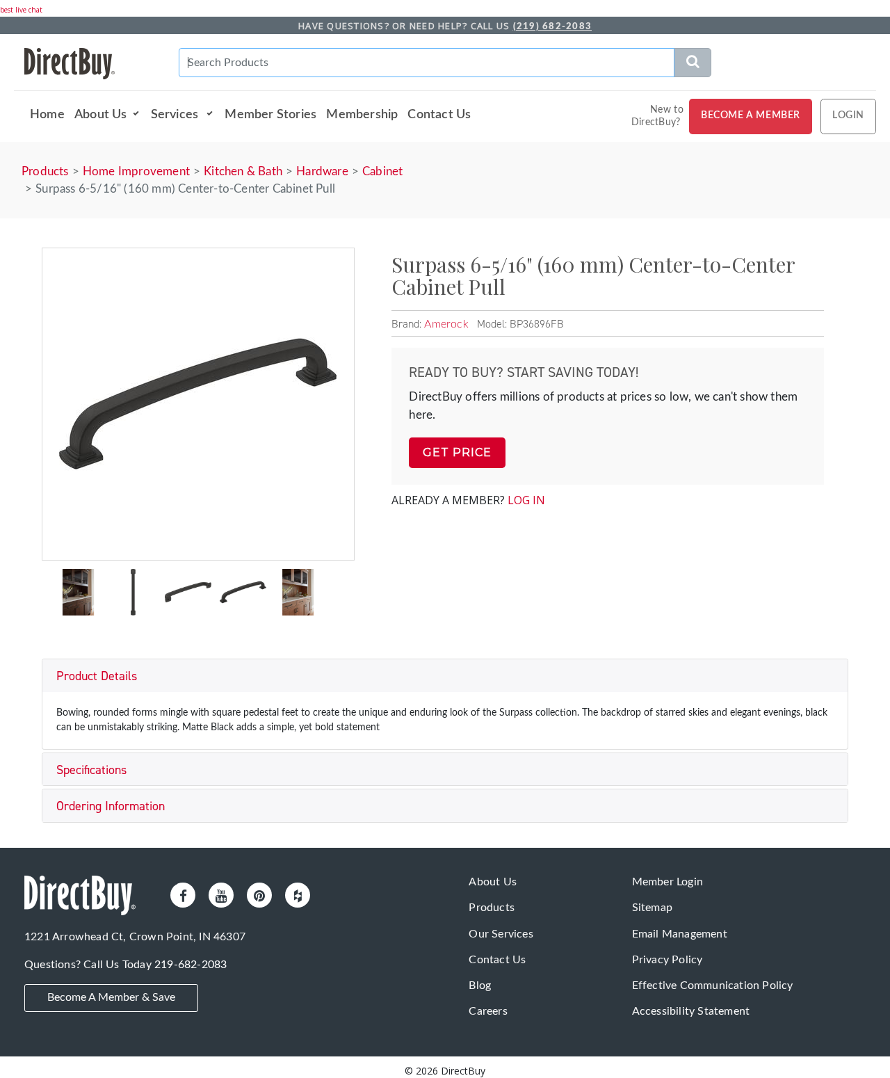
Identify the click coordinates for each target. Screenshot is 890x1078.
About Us (100, 114)
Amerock (446, 324)
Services (176, 114)
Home (47, 114)
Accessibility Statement (691, 1011)
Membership (362, 114)
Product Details (96, 676)
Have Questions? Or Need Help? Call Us (445, 25)
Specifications (91, 770)
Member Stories (270, 114)
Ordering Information (110, 806)
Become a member (750, 115)
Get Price (457, 452)
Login (848, 115)
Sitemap (652, 907)
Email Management (679, 934)
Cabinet (382, 171)
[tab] (445, 675)
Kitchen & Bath (243, 171)
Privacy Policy (667, 959)
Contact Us (439, 114)
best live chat (21, 10)
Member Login (667, 881)
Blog (480, 985)
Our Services (501, 934)
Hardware (322, 171)
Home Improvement (136, 171)
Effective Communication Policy (712, 985)
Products (45, 171)
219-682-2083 (190, 964)
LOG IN (526, 500)
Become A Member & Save (111, 997)
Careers (488, 1011)
